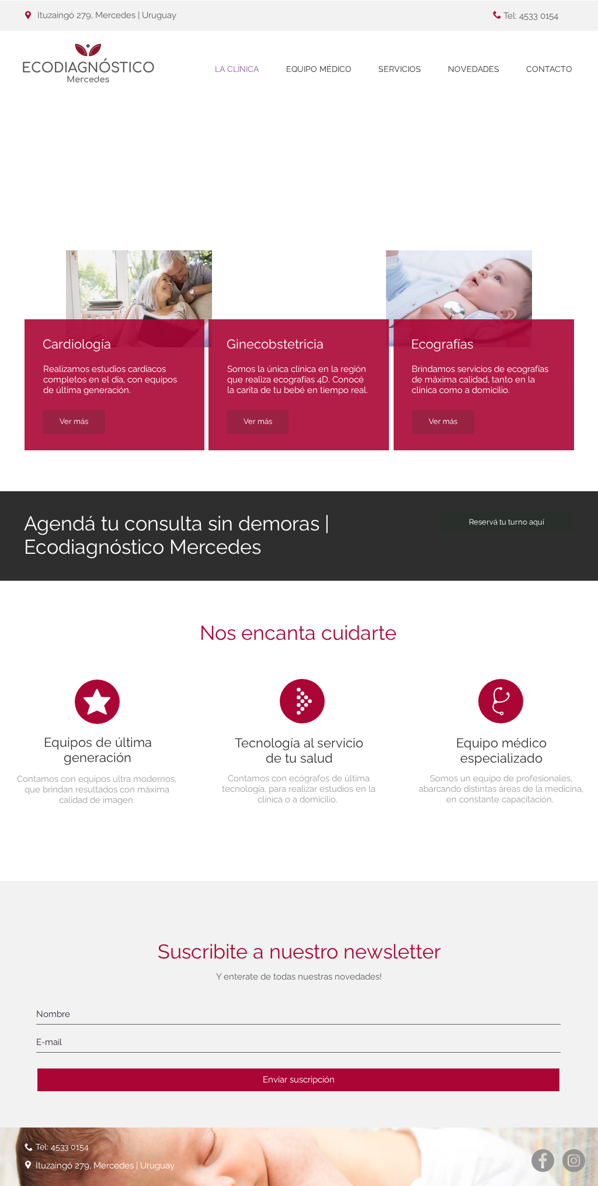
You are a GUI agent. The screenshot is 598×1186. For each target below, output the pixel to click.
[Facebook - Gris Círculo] (542, 1160)
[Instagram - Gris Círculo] (573, 1160)
